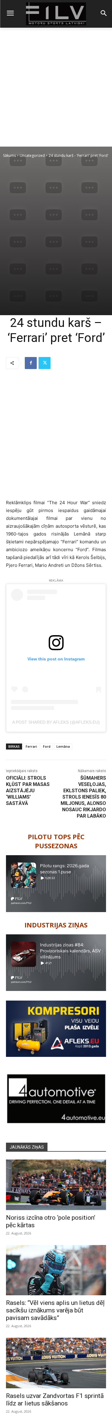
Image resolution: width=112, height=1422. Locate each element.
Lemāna (63, 746)
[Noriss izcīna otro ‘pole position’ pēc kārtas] (56, 1185)
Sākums (9, 155)
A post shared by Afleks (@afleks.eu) (56, 722)
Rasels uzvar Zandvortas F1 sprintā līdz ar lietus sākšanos (55, 1399)
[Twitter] (44, 363)
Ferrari (31, 746)
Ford (46, 746)
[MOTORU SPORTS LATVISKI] (56, 13)
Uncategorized (32, 155)
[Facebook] (31, 363)
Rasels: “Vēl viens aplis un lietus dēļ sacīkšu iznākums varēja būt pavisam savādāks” (55, 1310)
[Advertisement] (56, 87)
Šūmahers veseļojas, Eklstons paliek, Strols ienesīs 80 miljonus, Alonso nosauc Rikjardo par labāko (83, 797)
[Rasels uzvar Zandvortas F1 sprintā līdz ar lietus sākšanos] (56, 1363)
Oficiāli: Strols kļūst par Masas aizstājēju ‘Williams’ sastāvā (28, 790)
